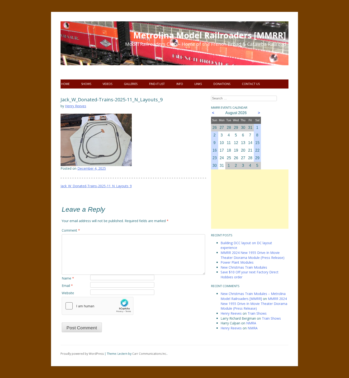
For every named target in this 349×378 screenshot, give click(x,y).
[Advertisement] (249, 199)
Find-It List (157, 84)
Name (68, 278)
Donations (221, 84)
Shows (86, 84)
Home (65, 84)
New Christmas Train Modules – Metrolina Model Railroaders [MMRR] (253, 296)
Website (68, 293)
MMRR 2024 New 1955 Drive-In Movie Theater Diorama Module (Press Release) (252, 255)
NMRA (251, 323)
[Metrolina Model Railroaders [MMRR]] (89, 52)
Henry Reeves (75, 106)
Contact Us (251, 84)
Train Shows (257, 313)
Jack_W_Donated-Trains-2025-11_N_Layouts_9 (96, 186)
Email (67, 285)
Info (179, 84)
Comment (71, 230)
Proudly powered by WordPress (82, 354)
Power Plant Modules (237, 262)
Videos (107, 84)
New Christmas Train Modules (244, 267)
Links (198, 84)
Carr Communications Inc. (149, 354)
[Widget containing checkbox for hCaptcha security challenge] (97, 306)
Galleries (130, 84)
